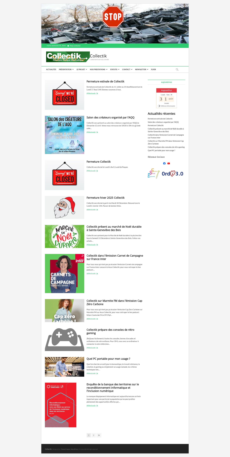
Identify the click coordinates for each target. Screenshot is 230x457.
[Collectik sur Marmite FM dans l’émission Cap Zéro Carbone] (64, 310)
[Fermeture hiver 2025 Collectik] (64, 207)
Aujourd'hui (166, 90)
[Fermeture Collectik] (64, 175)
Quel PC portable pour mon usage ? (108, 358)
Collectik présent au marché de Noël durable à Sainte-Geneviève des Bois (114, 228)
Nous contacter (75, 46)
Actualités (51, 69)
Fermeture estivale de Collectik (105, 81)
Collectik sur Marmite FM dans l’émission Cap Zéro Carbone (114, 302)
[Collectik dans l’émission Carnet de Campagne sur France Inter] (64, 273)
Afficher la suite (94, 93)
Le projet (81, 69)
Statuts (113, 69)
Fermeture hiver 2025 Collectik (106, 197)
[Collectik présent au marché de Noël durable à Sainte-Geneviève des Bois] (64, 236)
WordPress (74, 449)
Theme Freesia (65, 449)
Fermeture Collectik (99, 161)
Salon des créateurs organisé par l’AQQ (110, 117)
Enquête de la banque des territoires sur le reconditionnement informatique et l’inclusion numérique (113, 387)
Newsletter (140, 69)
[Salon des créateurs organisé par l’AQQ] (64, 135)
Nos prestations (97, 69)
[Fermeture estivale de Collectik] (64, 95)
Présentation (65, 69)
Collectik (98, 56)
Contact (126, 69)
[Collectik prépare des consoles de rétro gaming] (64, 339)
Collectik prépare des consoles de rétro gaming (110, 331)
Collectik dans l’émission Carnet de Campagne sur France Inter (115, 257)
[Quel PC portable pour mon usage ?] (64, 367)
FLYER (153, 69)
